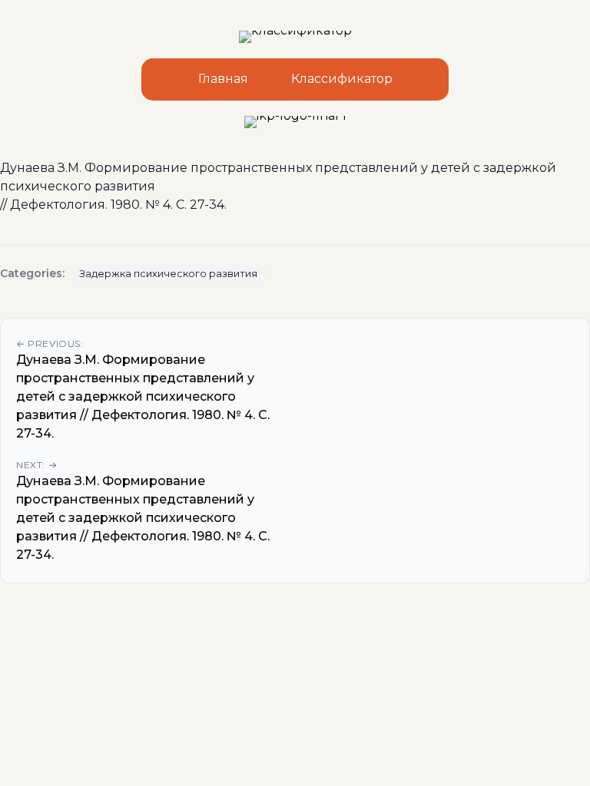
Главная (223, 78)
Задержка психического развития (168, 273)
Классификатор (342, 78)
